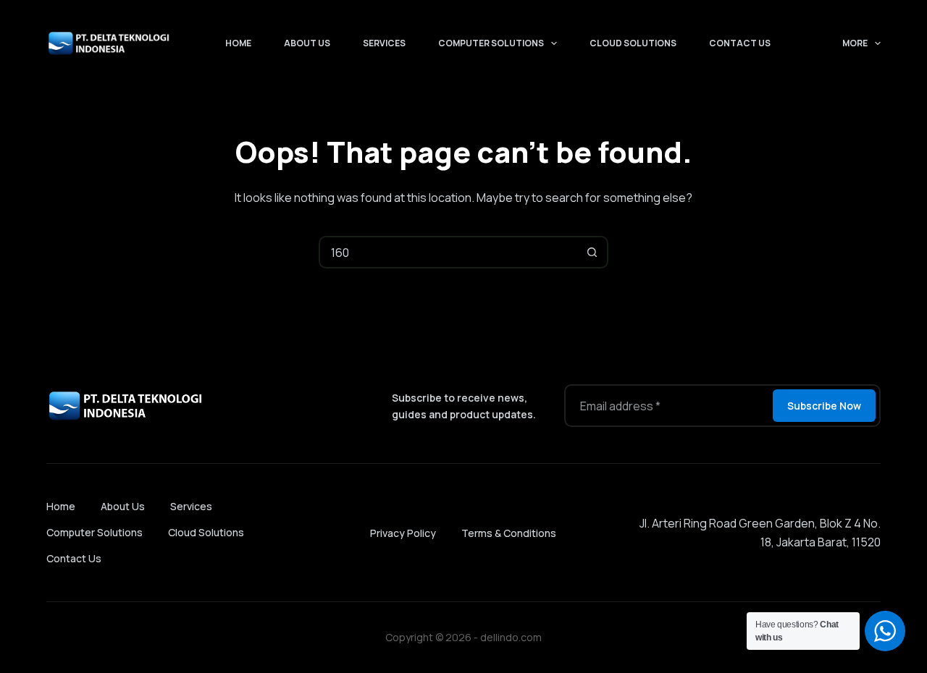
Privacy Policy (403, 533)
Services (384, 43)
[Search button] (592, 252)
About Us (307, 43)
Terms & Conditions (508, 533)
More (855, 43)
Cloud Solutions (633, 43)
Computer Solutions (491, 43)
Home (238, 43)
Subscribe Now (824, 405)
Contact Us (740, 43)
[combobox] (448, 252)
